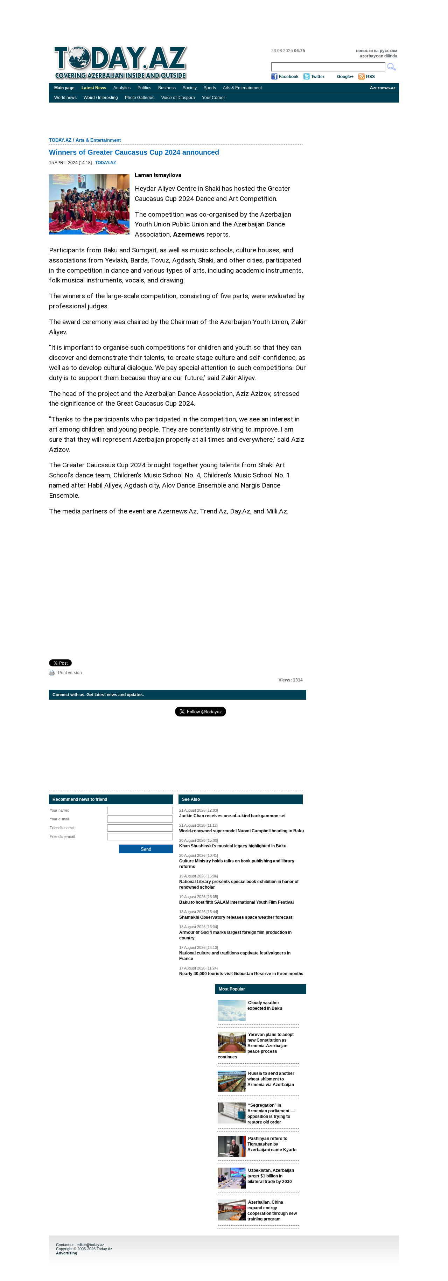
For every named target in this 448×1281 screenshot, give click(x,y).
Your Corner (213, 97)
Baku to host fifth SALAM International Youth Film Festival (236, 902)
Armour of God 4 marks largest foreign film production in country (235, 935)
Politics (144, 87)
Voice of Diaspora (178, 97)
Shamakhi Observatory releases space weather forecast (235, 917)
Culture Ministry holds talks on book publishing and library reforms (236, 864)
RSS (370, 76)
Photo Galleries (139, 97)
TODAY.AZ (60, 140)
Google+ (345, 76)
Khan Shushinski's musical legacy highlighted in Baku (232, 846)
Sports (210, 87)
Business (167, 87)
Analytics (122, 87)
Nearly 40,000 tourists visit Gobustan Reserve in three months (241, 973)
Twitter (317, 76)
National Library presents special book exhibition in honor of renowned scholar (239, 884)
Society (190, 87)
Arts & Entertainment (242, 87)
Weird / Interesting (101, 97)
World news (65, 97)
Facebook (289, 76)
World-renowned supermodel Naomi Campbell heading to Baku (241, 830)
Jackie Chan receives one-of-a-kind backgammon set (232, 815)
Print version (70, 672)
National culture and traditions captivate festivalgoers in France (234, 956)
